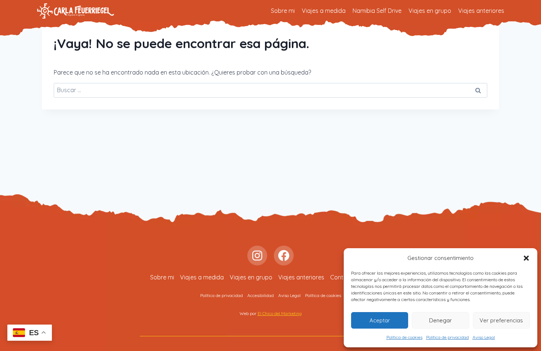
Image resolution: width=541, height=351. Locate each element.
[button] (526, 258)
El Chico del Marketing (280, 313)
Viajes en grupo (430, 10)
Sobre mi (283, 10)
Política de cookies (404, 337)
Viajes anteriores (481, 10)
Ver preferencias (501, 320)
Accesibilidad (260, 295)
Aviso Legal (484, 337)
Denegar (440, 320)
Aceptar (379, 320)
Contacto (343, 277)
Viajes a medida (324, 10)
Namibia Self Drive (377, 10)
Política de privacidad (447, 337)
